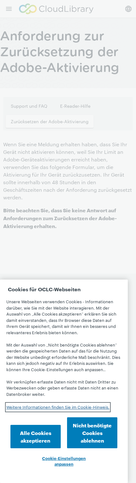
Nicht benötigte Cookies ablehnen (92, 432)
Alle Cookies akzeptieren (35, 436)
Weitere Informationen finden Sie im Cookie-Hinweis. (57, 407)
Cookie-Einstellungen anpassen (64, 461)
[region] (64, 381)
